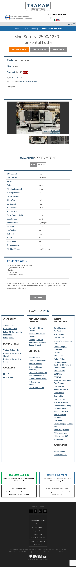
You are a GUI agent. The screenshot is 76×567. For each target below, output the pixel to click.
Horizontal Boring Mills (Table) (12, 354)
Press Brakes (59, 334)
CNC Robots (58, 421)
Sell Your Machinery (38, 527)
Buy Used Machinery (38, 520)
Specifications (39, 49)
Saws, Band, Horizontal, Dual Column (63, 381)
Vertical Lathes (9, 325)
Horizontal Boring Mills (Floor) (12, 360)
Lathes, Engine (8, 338)
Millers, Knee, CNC (61, 436)
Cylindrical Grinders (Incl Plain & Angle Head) (38, 374)
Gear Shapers (59, 393)
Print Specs (58, 49)
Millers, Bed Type (60, 433)
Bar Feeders (58, 331)
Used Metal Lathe (37, 552)
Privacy (38, 524)
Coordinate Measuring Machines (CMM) (62, 407)
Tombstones (58, 439)
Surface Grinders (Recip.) (38, 379)
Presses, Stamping (61, 402)
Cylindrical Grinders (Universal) (36, 368)
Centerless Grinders (36, 388)
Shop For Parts (38, 531)
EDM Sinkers (8, 377)
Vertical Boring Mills (11, 350)
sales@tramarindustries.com (57, 18)
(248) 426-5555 (38, 506)
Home (16, 29)
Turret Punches (60, 328)
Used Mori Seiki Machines (27, 81)
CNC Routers (59, 386)
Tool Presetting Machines (60, 416)
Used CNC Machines (25, 552)
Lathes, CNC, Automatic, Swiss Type (12, 333)
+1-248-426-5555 (57, 14)
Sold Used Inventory (30, 29)
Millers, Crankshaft (61, 411)
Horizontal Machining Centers (37, 335)
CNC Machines (13, 552)
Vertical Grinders (35, 357)
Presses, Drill (59, 338)
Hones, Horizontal (61, 389)
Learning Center (38, 534)
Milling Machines (48, 552)
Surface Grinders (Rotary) (35, 383)
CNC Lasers (58, 356)
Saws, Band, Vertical (61, 430)
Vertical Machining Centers (36, 329)
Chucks (57, 353)
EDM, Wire (7, 374)
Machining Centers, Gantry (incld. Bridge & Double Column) (37, 342)
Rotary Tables (59, 359)
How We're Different (38, 541)
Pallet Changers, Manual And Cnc (63, 425)
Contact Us (38, 545)
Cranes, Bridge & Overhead (60, 348)
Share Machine (19, 49)
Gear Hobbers (59, 396)
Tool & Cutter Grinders (37, 360)
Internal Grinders (35, 364)
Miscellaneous (59, 451)
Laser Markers (59, 399)
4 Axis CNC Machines (60, 552)
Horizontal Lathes (17, 78)
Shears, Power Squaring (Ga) (63, 342)
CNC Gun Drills (59, 371)
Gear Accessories (60, 455)
